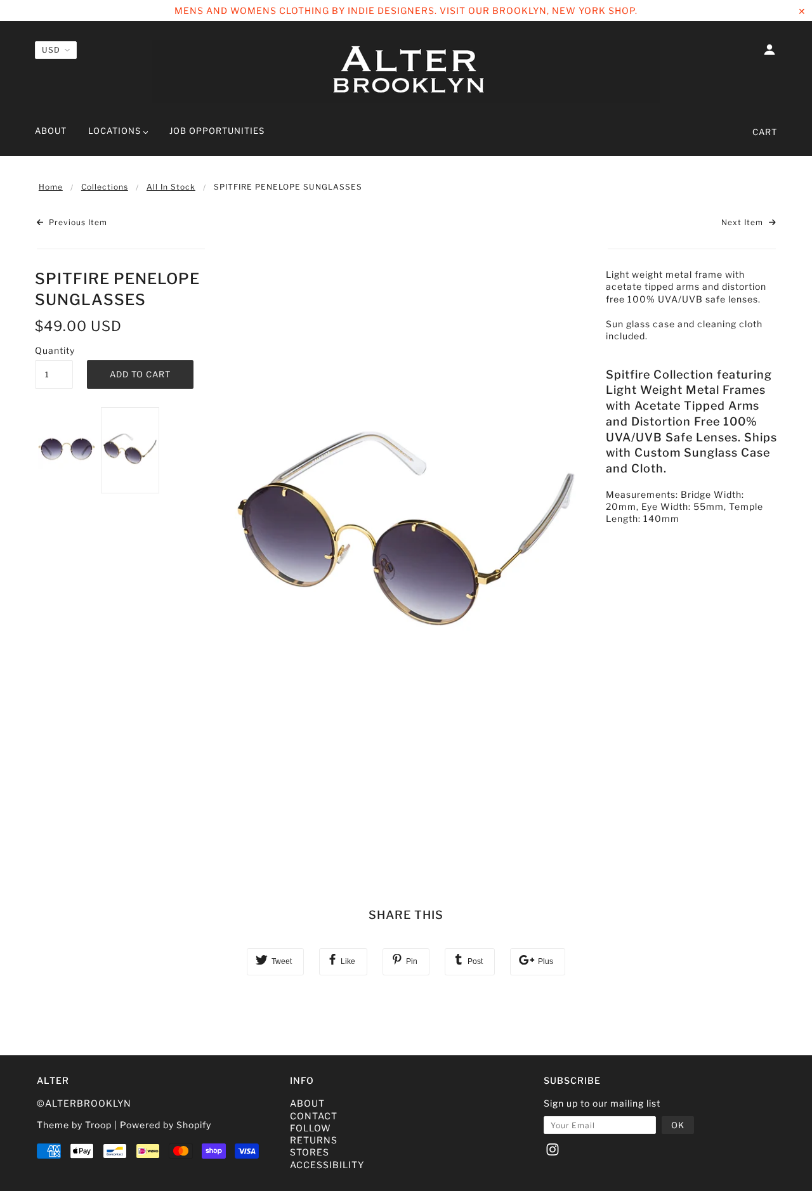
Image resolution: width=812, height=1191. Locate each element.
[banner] (406, 71)
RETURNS (313, 1140)
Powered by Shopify (165, 1124)
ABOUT (307, 1103)
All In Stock (171, 187)
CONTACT (313, 1115)
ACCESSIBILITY (327, 1164)
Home (51, 187)
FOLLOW (310, 1128)
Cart (764, 132)
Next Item (743, 222)
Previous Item (76, 222)
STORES (309, 1152)
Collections (104, 187)
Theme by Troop (74, 1124)
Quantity (54, 350)
